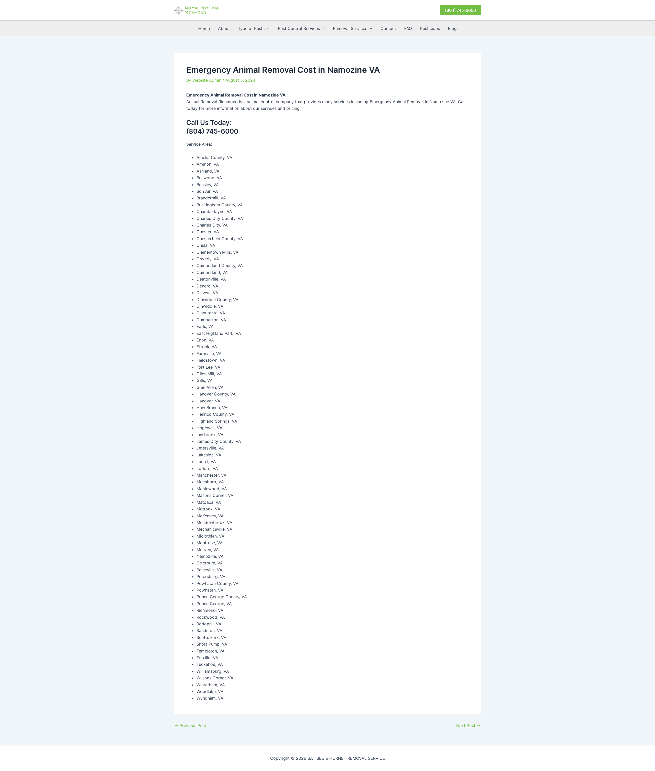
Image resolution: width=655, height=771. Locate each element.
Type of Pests (251, 28)
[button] (460, 10)
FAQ (408, 28)
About (224, 28)
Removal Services (350, 28)
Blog (452, 28)
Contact (388, 28)
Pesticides (430, 28)
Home (204, 28)
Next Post (468, 725)
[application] (267, 28)
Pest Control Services (299, 28)
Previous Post (190, 725)
